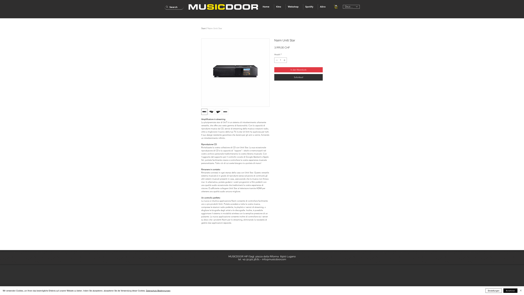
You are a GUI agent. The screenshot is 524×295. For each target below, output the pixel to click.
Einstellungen (493, 290)
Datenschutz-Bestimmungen (158, 290)
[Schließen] (520, 290)
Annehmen (510, 290)
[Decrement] (276, 60)
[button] (336, 7)
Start (203, 28)
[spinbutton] (280, 60)
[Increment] (285, 60)
